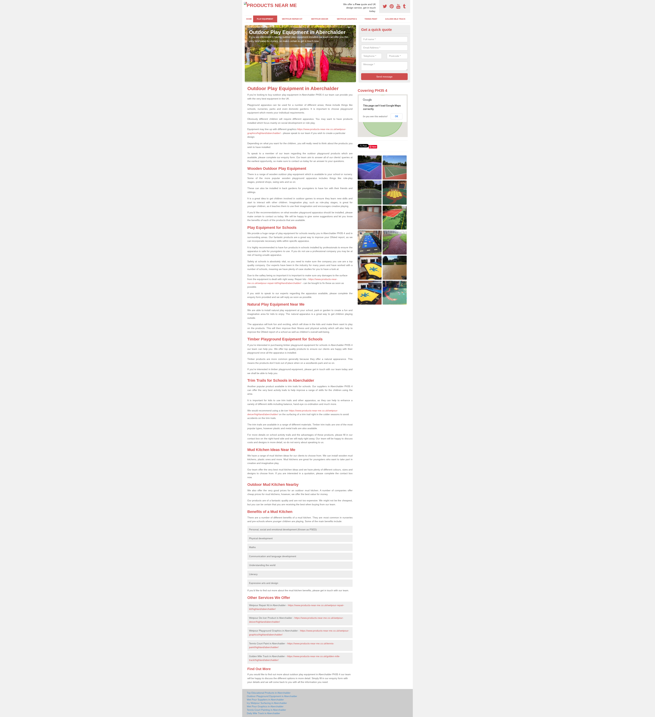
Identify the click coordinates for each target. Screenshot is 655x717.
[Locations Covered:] (246, 3)
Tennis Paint (371, 19)
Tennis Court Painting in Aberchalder (266, 709)
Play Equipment (265, 19)
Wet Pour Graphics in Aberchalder (265, 706)
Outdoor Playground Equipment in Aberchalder (272, 696)
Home (249, 19)
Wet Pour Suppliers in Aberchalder (265, 699)
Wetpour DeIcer (319, 19)
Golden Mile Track (395, 19)
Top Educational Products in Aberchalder (268, 692)
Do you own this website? (375, 116)
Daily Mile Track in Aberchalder (263, 713)
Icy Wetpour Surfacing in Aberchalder (267, 703)
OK (396, 116)
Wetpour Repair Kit (292, 19)
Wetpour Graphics (347, 19)
